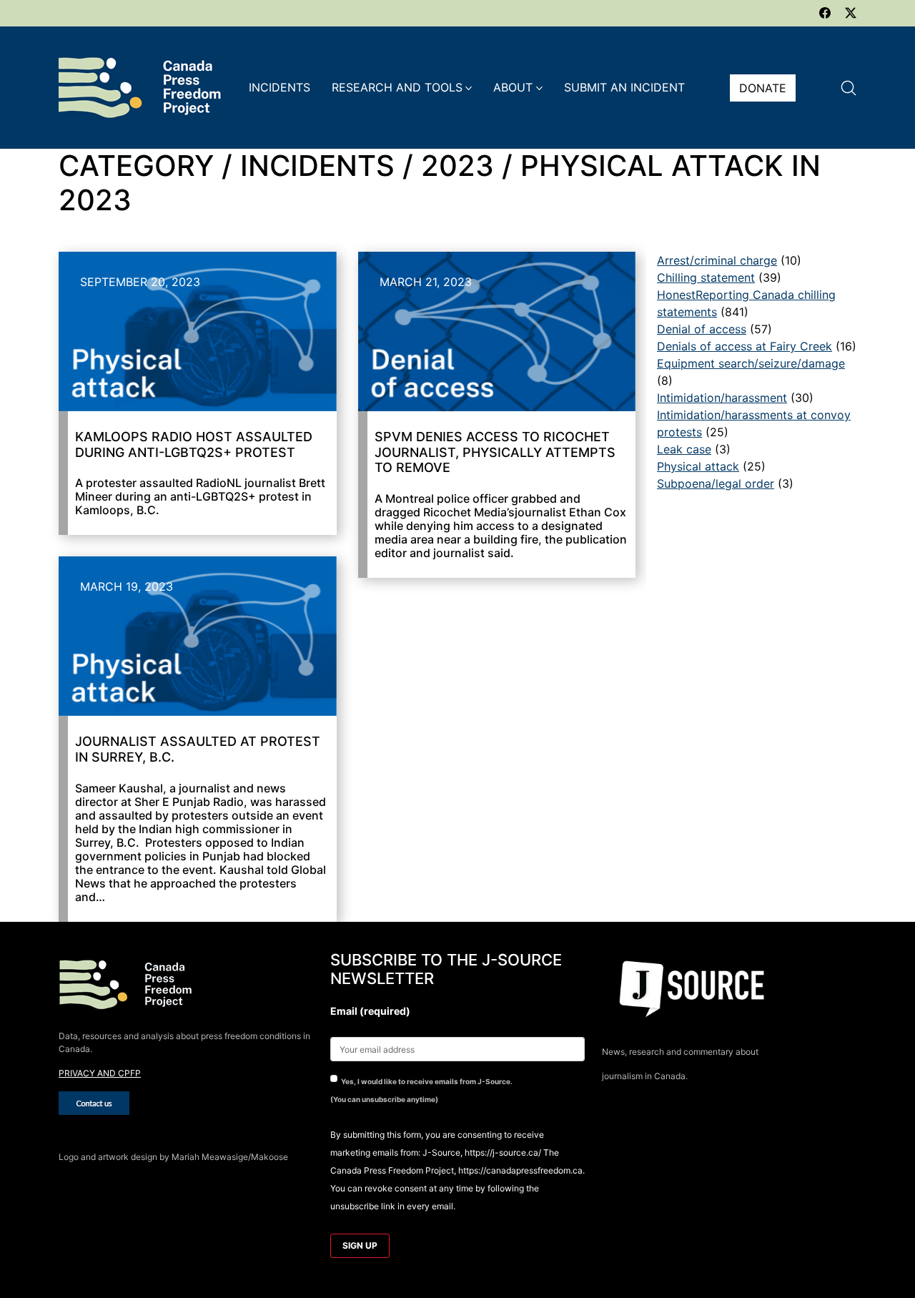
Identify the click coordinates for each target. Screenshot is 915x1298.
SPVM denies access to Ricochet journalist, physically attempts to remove (495, 452)
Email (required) (370, 1011)
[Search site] (848, 88)
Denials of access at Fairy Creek (744, 346)
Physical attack (698, 466)
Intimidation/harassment (722, 397)
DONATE (762, 88)
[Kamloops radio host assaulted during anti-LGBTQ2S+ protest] (198, 331)
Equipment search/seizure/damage (751, 363)
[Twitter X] (850, 13)
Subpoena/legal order (715, 483)
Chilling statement (706, 277)
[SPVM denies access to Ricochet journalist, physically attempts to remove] (497, 331)
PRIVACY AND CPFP (100, 1073)
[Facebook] (825, 13)
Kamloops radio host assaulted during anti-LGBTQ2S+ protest (193, 444)
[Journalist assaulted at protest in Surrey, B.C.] (198, 636)
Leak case (684, 449)
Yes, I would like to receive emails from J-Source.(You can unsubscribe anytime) (421, 1090)
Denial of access (701, 329)
